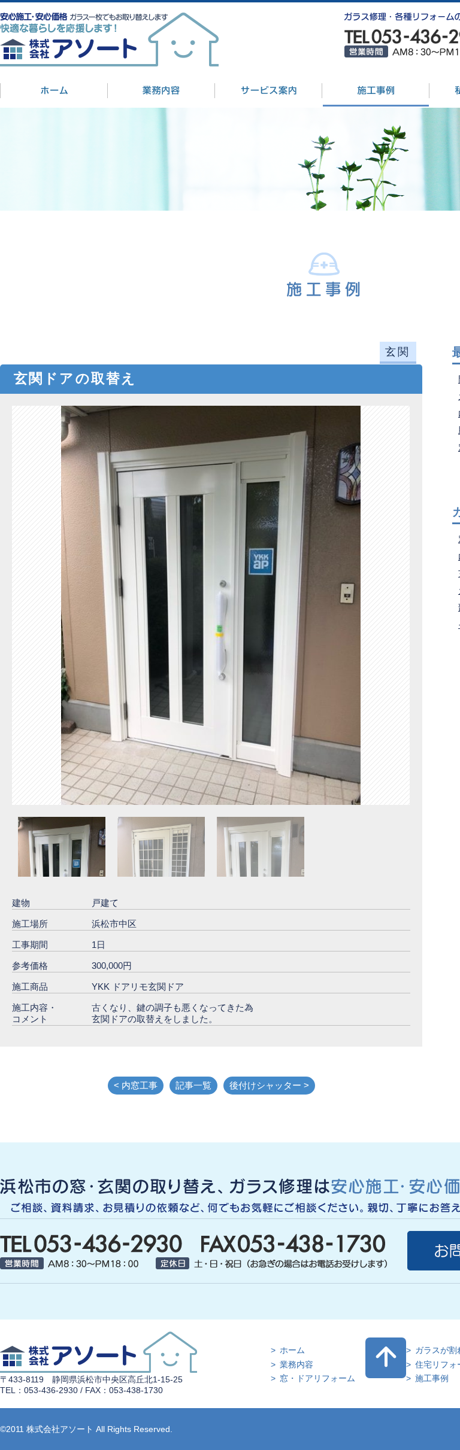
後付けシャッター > (269, 1085)
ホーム (292, 1350)
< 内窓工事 (136, 1085)
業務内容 (296, 1364)
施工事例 (432, 1378)
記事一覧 (193, 1085)
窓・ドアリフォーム (317, 1378)
